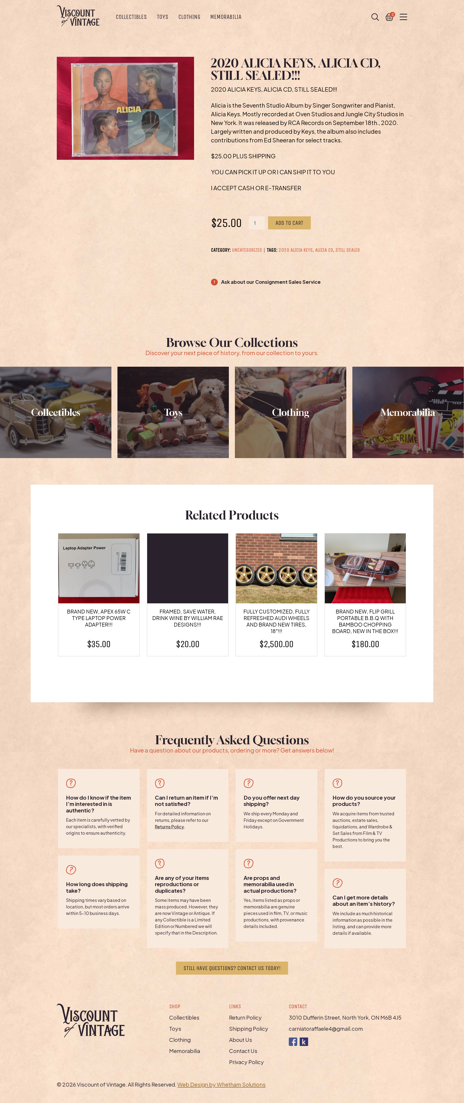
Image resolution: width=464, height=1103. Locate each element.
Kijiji (304, 1041)
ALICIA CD (324, 250)
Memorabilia (225, 17)
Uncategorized (247, 250)
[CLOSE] (375, 17)
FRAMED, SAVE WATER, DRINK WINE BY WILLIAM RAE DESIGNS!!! (187, 618)
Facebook (293, 1041)
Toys (162, 17)
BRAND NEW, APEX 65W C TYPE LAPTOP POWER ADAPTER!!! (98, 618)
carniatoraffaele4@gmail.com (326, 1028)
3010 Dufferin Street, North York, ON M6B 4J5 (345, 1017)
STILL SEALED (347, 250)
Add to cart (289, 222)
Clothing (189, 17)
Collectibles (131, 17)
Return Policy (245, 1017)
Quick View (115, 568)
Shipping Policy (248, 1028)
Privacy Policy (246, 1062)
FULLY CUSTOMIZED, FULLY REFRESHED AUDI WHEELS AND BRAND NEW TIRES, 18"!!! (276, 621)
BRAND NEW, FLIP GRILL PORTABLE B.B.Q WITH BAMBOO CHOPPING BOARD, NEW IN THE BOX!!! (365, 621)
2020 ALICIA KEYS (296, 250)
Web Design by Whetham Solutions (221, 1084)
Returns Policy (169, 826)
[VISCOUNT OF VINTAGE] (78, 16)
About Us (240, 1039)
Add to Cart (88, 568)
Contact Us (243, 1050)
